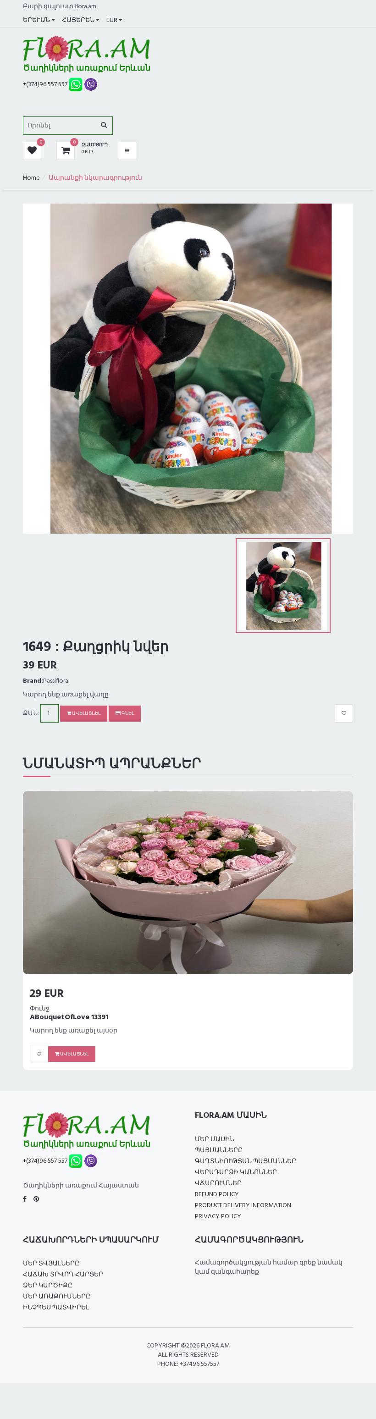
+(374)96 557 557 (45, 84)
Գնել (127, 713)
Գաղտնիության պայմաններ (245, 1161)
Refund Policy (217, 1194)
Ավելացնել (85, 713)
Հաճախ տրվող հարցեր (63, 1275)
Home (31, 178)
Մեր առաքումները (56, 1297)
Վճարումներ (218, 1183)
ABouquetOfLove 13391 (69, 1017)
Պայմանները (219, 1150)
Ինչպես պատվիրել (56, 1308)
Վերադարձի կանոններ (236, 1172)
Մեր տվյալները (51, 1264)
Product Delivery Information (243, 1205)
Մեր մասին (214, 1139)
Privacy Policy (218, 1216)
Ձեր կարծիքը (47, 1286)
